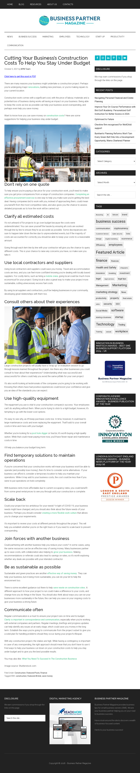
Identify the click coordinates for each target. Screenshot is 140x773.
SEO (118, 304)
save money (47, 676)
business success (111, 221)
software (117, 310)
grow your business (63, 552)
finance (101, 260)
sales (98, 304)
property (114, 298)
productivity (101, 298)
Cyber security (117, 234)
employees (115, 244)
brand (124, 215)
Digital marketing (111, 239)
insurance (100, 273)
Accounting (99, 215)
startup (119, 317)
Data (128, 234)
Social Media (101, 311)
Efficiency (100, 245)
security (108, 303)
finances (115, 261)
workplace (121, 331)
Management (102, 285)
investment (125, 273)
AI (108, 215)
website (108, 332)
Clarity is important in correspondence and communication (31, 619)
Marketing (119, 285)
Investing (112, 273)
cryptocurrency (121, 228)
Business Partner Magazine (70, 20)
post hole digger (40, 433)
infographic (124, 268)
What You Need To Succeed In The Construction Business (49, 658)
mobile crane (52, 276)
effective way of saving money (62, 573)
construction (21, 676)
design (98, 239)
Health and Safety (106, 267)
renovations (33, 87)
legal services (109, 279)
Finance (43, 673)
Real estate (127, 298)
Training (99, 332)
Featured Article (34, 676)
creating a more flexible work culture (59, 513)
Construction (20, 673)
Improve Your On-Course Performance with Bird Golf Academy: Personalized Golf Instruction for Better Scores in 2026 (115, 110)
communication (103, 228)
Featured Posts (33, 673)
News (123, 292)
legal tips (122, 279)
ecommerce (127, 239)
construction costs (55, 115)
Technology (105, 324)
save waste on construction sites (69, 587)
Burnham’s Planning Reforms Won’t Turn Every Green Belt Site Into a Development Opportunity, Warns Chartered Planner (114, 137)
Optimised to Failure (104, 119)
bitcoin (115, 215)
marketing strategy (106, 292)
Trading (121, 325)
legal (98, 278)
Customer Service (102, 234)
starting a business (103, 317)
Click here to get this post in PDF (20, 76)
